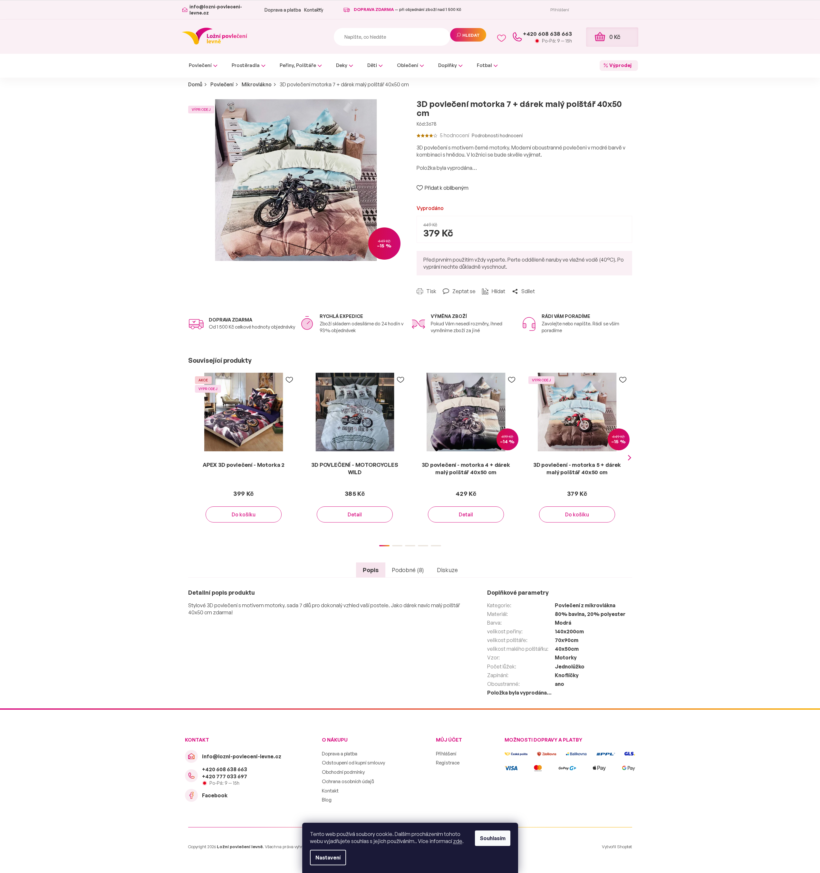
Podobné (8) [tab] (408, 569)
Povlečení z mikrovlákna (585, 605)
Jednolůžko (569, 666)
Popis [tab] (371, 569)
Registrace (447, 763)
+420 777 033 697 (224, 776)
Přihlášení (446, 754)
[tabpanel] (243, 454)
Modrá (563, 622)
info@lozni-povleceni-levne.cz (241, 756)
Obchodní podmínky (343, 772)
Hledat (471, 35)
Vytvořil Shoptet (617, 846)
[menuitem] (203, 66)
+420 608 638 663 (224, 769)
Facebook (214, 795)
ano (559, 684)
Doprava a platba (283, 10)
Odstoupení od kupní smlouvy (353, 763)
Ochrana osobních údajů (348, 781)
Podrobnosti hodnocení (497, 135)
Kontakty (313, 10)
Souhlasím (493, 838)
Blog (327, 800)
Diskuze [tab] (447, 569)
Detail (355, 514)
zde (457, 841)
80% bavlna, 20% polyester (590, 614)
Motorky (566, 657)
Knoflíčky (567, 675)
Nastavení (328, 857)
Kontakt (330, 791)
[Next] (629, 458)
